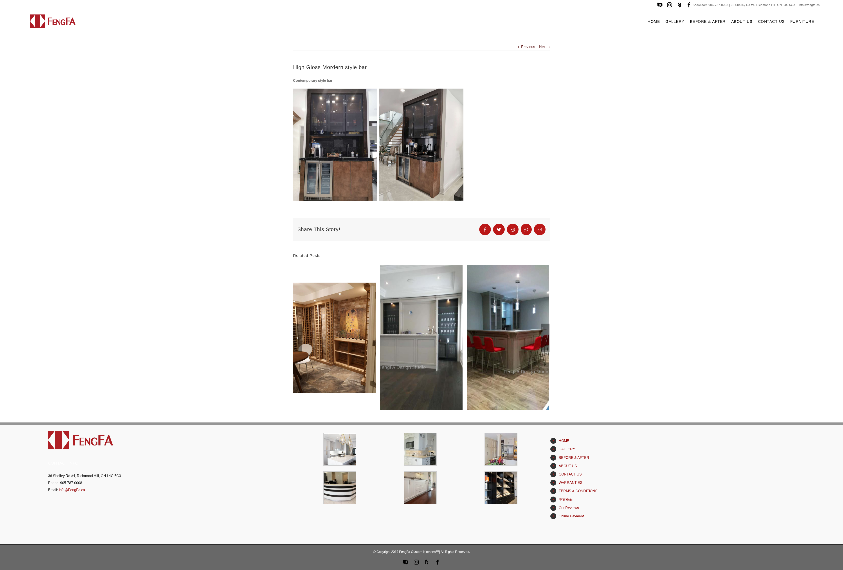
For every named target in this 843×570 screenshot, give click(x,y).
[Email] (540, 229)
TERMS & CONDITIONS (578, 491)
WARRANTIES (570, 482)
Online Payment (571, 516)
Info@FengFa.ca (72, 490)
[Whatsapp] (526, 229)
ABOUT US (568, 466)
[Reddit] (513, 229)
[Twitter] (499, 229)
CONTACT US (570, 474)
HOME (564, 441)
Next (542, 47)
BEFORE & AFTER (574, 458)
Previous (528, 47)
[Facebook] (485, 229)
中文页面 (566, 499)
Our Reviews (569, 508)
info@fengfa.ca (809, 5)
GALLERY (567, 449)
